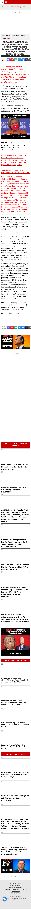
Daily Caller (15, 313)
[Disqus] (15, 375)
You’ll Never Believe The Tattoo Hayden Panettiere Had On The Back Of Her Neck (15, 567)
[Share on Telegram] (19, 59)
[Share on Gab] (15, 59)
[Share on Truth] (8, 59)
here (9, 38)
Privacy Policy (15, 884)
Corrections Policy (15, 887)
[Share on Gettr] (12, 59)
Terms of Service (15, 885)
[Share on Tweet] (27, 59)
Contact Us (15, 893)
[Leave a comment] (4, 899)
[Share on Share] (23, 59)
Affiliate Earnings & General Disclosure (16, 890)
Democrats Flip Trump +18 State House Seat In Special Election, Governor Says (15, 467)
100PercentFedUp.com (12, 898)
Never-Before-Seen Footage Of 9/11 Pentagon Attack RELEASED (15, 489)
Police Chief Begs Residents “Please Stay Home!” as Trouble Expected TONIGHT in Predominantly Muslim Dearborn (15, 592)
